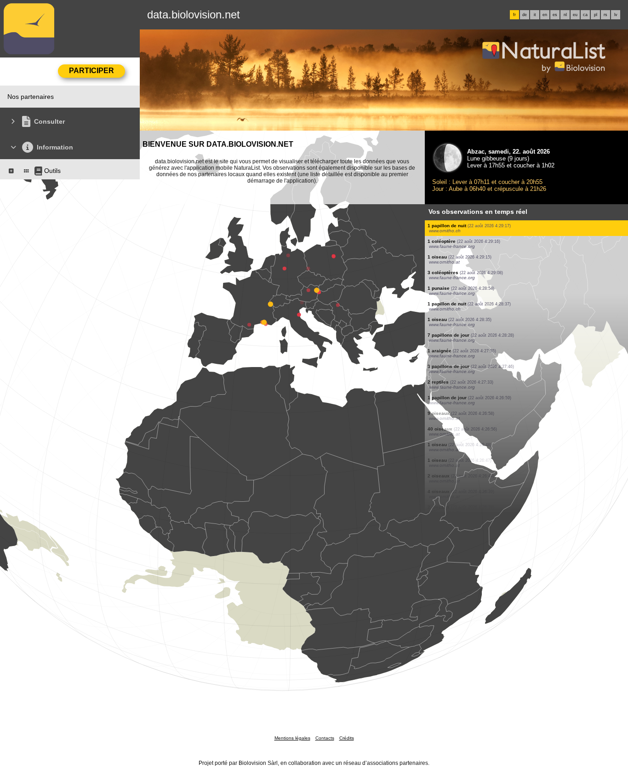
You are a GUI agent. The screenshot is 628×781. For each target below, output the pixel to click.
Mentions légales (292, 738)
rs (605, 14)
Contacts (324, 738)
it (535, 14)
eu (575, 14)
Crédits (346, 738)
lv (615, 14)
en (544, 14)
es (555, 14)
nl (565, 14)
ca (585, 14)
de (524, 14)
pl (595, 14)
